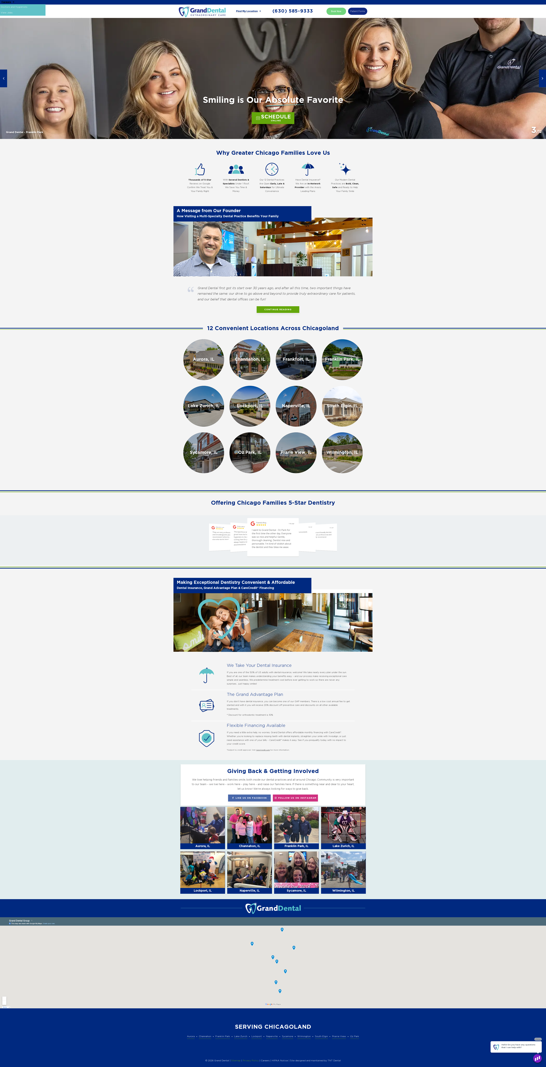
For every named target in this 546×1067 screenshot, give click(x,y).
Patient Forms (357, 11)
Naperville (272, 1036)
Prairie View (339, 1036)
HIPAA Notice (280, 1061)
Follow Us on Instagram (297, 798)
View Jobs (7, 13)
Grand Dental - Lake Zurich (23, 132)
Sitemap (236, 1061)
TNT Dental (334, 1061)
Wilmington (304, 1036)
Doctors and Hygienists (14, 7)
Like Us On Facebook (251, 798)
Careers (6, 2)
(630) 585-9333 (292, 11)
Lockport (256, 1036)
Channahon (205, 1036)
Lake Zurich (240, 1036)
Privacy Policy (251, 1061)
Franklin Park (222, 1036)
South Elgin (321, 1036)
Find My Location (247, 11)
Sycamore (287, 1036)
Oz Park (354, 1036)
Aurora (191, 1036)
